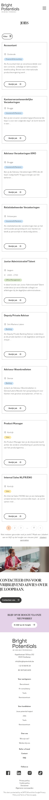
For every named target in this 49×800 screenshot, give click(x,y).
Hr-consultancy (24, 689)
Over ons (24, 733)
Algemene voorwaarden (24, 788)
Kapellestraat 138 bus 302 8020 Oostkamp (24, 656)
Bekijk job (13, 84)
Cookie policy (25, 783)
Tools (24, 693)
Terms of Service (26, 795)
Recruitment (24, 684)
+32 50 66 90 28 (24, 666)
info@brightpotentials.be (24, 661)
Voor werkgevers (24, 679)
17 (34, 528)
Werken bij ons (24, 743)
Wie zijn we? (24, 739)
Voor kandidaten (24, 706)
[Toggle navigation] (44, 8)
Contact (24, 754)
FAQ (24, 758)
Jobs (24, 716)
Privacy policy (24, 781)
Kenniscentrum (24, 697)
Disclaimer (25, 786)
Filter (5, 36)
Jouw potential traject (24, 711)
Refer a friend (24, 749)
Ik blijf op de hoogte (22, 625)
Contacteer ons (8, 600)
